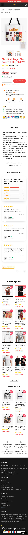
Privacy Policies (5, 485)
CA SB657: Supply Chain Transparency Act (11, 489)
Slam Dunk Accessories (12, 9)
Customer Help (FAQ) (6, 505)
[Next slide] (25, 31)
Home (2, 9)
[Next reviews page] (24, 271)
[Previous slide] (3, 31)
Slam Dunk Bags (5, 12)
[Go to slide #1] (10, 53)
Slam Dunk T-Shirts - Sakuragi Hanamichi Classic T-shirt (20, 369)
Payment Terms (5, 498)
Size (3, 71)
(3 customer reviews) (14, 65)
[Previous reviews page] (17, 271)
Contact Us (3, 503)
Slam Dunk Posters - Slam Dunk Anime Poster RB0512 (7, 299)
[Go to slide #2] (18, 53)
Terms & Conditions (5, 483)
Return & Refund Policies (7, 501)
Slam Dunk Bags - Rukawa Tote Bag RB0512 (6, 404)
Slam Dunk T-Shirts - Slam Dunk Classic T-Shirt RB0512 (20, 345)
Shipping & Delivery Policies (7, 496)
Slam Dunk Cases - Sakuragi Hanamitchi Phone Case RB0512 (20, 323)
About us (3, 480)
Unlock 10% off (3, 528)
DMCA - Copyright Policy (7, 487)
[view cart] (26, 5)
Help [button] (25, 533)
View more (14, 380)
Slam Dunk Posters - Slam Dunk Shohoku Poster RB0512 (7, 323)
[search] (23, 5)
